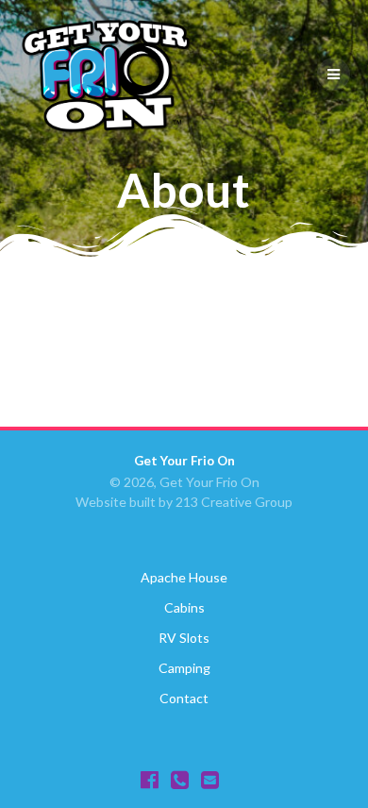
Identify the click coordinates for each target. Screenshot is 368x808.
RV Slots (184, 638)
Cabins (184, 607)
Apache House (184, 577)
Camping (184, 668)
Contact (184, 698)
